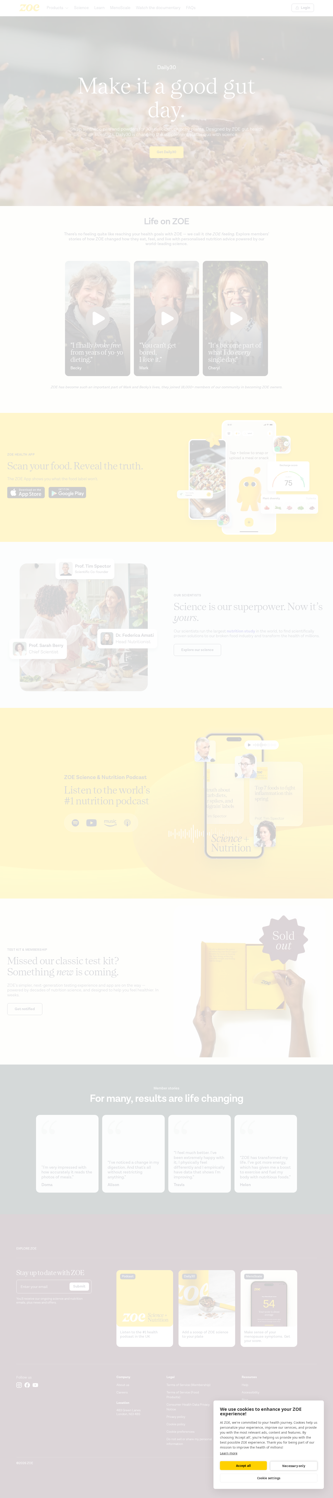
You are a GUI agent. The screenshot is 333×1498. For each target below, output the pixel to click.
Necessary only (293, 1466)
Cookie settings (268, 1478)
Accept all (243, 1466)
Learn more (228, 1453)
